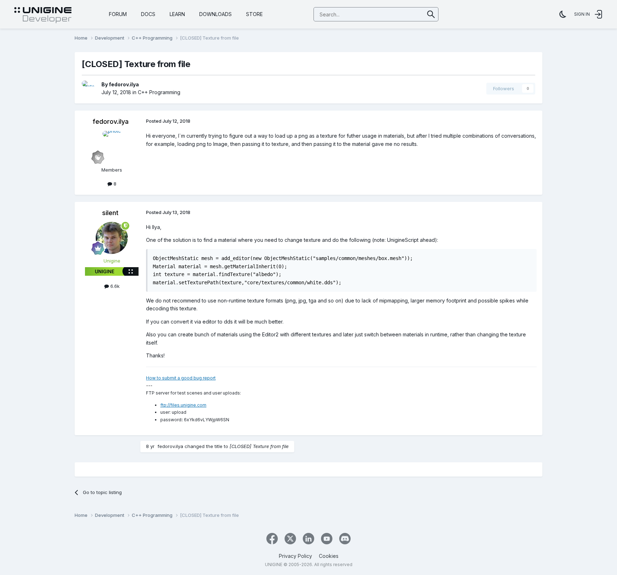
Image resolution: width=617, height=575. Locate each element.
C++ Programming (159, 92)
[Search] (431, 14)
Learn (177, 14)
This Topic (403, 14)
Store (254, 14)
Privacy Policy (295, 556)
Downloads (215, 14)
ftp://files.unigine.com (183, 405)
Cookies (328, 556)
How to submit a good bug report (181, 378)
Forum (118, 14)
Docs (148, 14)
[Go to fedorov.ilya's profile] (89, 88)
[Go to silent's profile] (112, 238)
